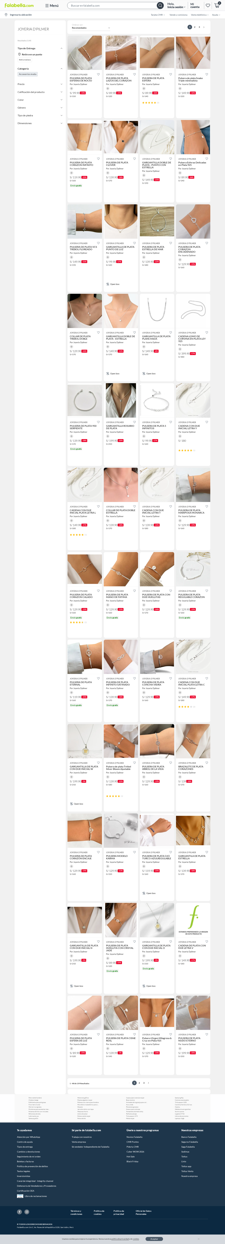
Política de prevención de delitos (32, 1166)
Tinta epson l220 (181, 1102)
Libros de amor (82, 1114)
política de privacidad (120, 1239)
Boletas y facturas (25, 1161)
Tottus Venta (187, 1171)
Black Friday (132, 1161)
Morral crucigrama (35, 1107)
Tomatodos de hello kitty (134, 1111)
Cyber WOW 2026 (135, 1151)
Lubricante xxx (34, 1116)
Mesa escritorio (82, 1111)
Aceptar (154, 1239)
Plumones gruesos (132, 1107)
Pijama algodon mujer (84, 1100)
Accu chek (129, 1105)
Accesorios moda (27, 74)
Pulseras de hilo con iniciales (38, 1111)
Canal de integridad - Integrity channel (35, 1181)
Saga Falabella (188, 1146)
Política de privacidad (119, 1212)
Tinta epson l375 (132, 1116)
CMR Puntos (133, 1142)
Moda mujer (130, 1118)
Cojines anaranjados (182, 1100)
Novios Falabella (134, 1137)
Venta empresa (79, 1142)
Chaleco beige (33, 1100)
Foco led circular (34, 1105)
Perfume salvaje (131, 1114)
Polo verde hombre (35, 1098)
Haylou (177, 1107)
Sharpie (80, 1107)
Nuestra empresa (189, 1176)
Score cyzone (179, 1111)
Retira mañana (25, 60)
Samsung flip (179, 1098)
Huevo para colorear (133, 1109)
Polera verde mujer (83, 1116)
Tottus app (186, 1166)
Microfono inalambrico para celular (88, 1105)
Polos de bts (81, 1118)
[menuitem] (156, 14)
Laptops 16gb (179, 1118)
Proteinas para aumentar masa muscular (39, 1109)
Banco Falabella (188, 1137)
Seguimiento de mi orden (29, 1156)
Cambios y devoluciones (28, 1151)
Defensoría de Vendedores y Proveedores (36, 1186)
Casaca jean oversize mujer (135, 1098)
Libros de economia (181, 1116)
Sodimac (185, 1151)
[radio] (143, 102)
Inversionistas (23, 1176)
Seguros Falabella (189, 1142)
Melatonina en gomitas (183, 1109)
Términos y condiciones (76, 1212)
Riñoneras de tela (34, 1114)
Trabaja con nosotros (82, 1137)
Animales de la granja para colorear (137, 1102)
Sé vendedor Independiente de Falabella (90, 1146)
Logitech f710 (179, 1114)
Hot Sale (131, 1156)
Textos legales (23, 1171)
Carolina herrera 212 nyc (183, 1105)
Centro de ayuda (25, 1142)
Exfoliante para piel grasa (37, 1102)
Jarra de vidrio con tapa (85, 1109)
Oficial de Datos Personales (143, 1212)
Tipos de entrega (25, 1146)
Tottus (184, 1156)
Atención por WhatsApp (28, 1137)
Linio (183, 1161)
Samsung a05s (33, 1118)
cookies (136, 1239)
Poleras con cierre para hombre (88, 1102)
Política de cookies (99, 1212)
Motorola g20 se (83, 1098)
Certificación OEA (25, 1190)
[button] (115, 5)
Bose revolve (130, 1100)
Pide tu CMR (133, 1146)
